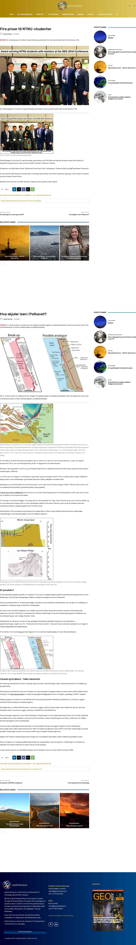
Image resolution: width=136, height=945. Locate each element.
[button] (116, 14)
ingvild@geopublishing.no (57, 891)
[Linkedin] (134, 5)
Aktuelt (14, 254)
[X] (19, 189)
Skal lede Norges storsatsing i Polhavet (44, 257)
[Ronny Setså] (1, 34)
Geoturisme (111, 35)
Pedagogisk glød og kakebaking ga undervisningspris (74, 257)
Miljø (109, 94)
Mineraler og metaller (115, 49)
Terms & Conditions (55, 916)
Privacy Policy (68, 916)
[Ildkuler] (100, 37)
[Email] (28, 189)
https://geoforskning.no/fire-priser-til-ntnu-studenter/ (21, 201)
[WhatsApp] (33, 189)
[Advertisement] (44, 284)
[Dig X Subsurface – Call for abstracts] (14, 243)
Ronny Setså (7, 34)
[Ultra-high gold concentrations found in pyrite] (100, 52)
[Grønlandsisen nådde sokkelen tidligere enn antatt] (100, 97)
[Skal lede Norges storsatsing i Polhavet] (44, 243)
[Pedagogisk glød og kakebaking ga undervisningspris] (74, 243)
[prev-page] (1, 264)
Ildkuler (110, 38)
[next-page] (4, 264)
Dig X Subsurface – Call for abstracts (14, 257)
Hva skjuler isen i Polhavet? (79, 214)
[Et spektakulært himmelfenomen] (100, 82)
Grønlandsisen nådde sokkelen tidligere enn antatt (119, 98)
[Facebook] (130, 5)
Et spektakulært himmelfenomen (120, 83)
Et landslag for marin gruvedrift (12, 214)
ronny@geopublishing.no (57, 906)
